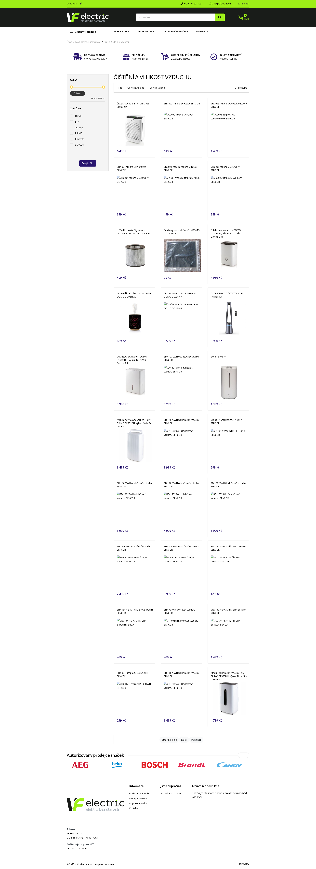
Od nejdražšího (157, 87)
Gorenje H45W (218, 356)
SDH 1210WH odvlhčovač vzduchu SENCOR (181, 358)
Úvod (69, 41)
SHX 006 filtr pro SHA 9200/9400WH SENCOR (229, 105)
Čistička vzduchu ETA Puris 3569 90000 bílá (133, 105)
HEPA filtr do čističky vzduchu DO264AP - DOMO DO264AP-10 (133, 231)
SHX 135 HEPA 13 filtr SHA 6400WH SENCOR (229, 548)
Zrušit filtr (87, 163)
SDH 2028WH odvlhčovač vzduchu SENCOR (181, 485)
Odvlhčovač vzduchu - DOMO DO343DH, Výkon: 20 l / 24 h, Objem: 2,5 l (226, 233)
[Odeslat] (220, 17)
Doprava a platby (137, 803)
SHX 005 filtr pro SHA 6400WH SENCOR (226, 168)
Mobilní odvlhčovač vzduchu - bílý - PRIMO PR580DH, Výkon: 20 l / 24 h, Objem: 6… (229, 676)
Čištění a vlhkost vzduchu (116, 41)
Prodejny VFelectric (138, 798)
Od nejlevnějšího (135, 87)
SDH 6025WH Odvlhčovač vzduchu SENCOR (181, 674)
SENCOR (79, 144)
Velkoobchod (146, 31)
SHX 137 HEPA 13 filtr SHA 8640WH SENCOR (229, 611)
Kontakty (202, 31)
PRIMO (78, 133)
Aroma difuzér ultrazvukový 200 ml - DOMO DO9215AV (135, 295)
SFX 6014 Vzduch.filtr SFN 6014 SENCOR (226, 421)
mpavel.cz (244, 863)
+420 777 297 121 (79, 848)
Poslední (196, 739)
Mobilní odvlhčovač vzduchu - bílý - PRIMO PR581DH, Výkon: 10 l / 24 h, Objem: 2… (135, 423)
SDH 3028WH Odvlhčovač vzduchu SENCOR (228, 485)
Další (184, 739)
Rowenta (79, 139)
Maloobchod (122, 31)
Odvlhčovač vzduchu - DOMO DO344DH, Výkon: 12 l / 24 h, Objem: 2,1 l (132, 360)
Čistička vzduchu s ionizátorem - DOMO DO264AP (180, 295)
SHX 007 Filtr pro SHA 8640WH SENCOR (132, 674)
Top (120, 87)
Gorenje (79, 127)
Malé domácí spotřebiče (87, 41)
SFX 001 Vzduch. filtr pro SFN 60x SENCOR (180, 168)
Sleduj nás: (72, 3)
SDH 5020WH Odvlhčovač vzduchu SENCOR (181, 421)
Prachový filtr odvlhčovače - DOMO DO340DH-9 (181, 231)
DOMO (78, 115)
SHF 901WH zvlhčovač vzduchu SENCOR (179, 611)
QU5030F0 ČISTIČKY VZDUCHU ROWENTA (227, 295)
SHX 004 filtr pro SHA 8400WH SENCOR (132, 168)
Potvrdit (77, 93)
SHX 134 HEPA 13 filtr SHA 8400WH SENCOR (135, 611)
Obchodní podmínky (175, 31)
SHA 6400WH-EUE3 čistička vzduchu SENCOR (182, 548)
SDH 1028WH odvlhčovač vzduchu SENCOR (134, 485)
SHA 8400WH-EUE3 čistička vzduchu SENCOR (135, 548)
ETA (77, 121)
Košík (246, 18)
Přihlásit (244, 3)
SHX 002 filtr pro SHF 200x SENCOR (182, 103)
